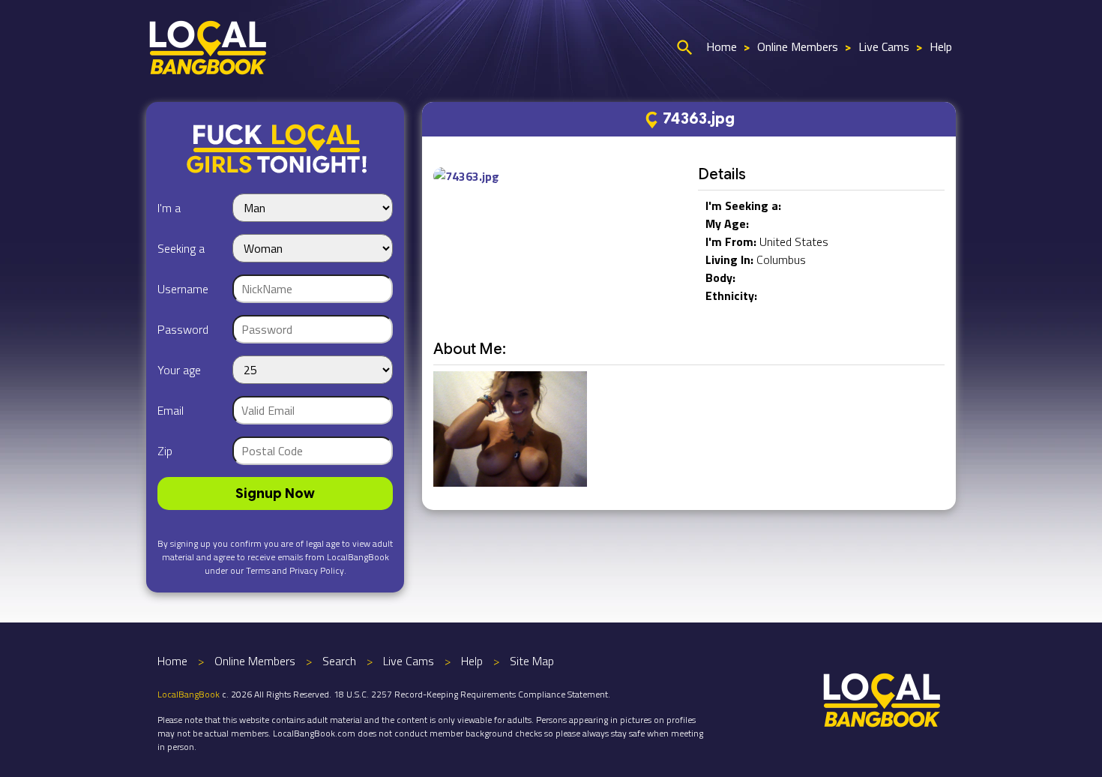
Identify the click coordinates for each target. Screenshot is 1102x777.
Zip (164, 451)
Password (182, 329)
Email (170, 410)
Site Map (532, 661)
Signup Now (275, 493)
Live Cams (883, 47)
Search (339, 661)
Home (721, 47)
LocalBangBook (188, 694)
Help (941, 47)
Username (182, 289)
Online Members (797, 47)
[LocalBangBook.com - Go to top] (882, 698)
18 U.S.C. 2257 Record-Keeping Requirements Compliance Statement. (472, 694)
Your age (179, 370)
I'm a (169, 208)
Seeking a (181, 248)
